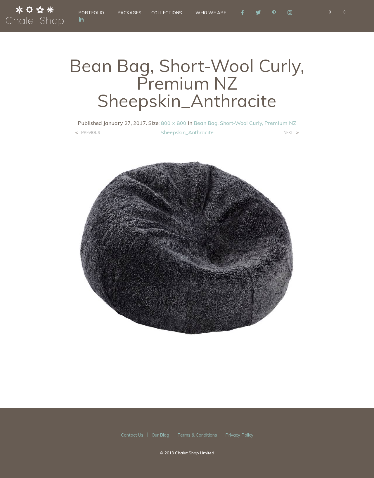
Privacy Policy (239, 435)
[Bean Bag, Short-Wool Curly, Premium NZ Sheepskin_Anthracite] (187, 267)
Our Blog (160, 435)
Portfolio (91, 12)
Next (288, 133)
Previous (90, 133)
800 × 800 (173, 123)
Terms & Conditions (197, 435)
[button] (326, 12)
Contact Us (132, 435)
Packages (129, 12)
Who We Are (210, 12)
